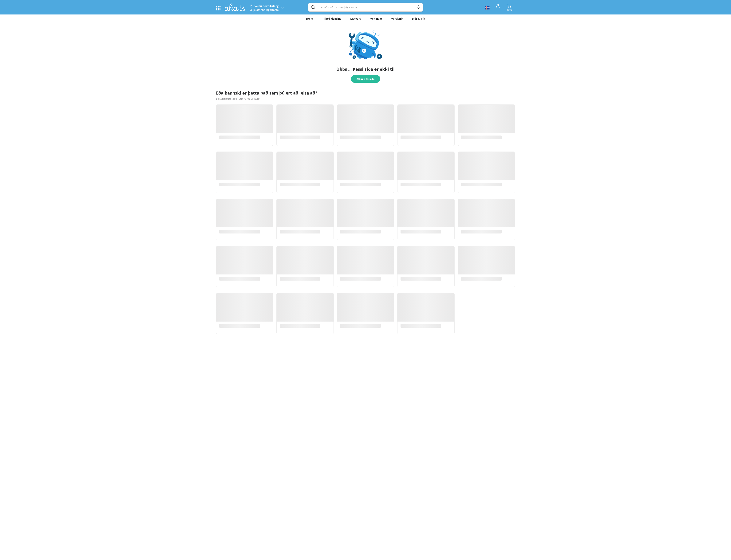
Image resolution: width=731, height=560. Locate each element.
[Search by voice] (418, 7)
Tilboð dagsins (331, 18)
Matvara (355, 18)
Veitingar (376, 18)
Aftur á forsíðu (366, 79)
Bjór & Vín (418, 18)
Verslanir (397, 18)
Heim (309, 18)
